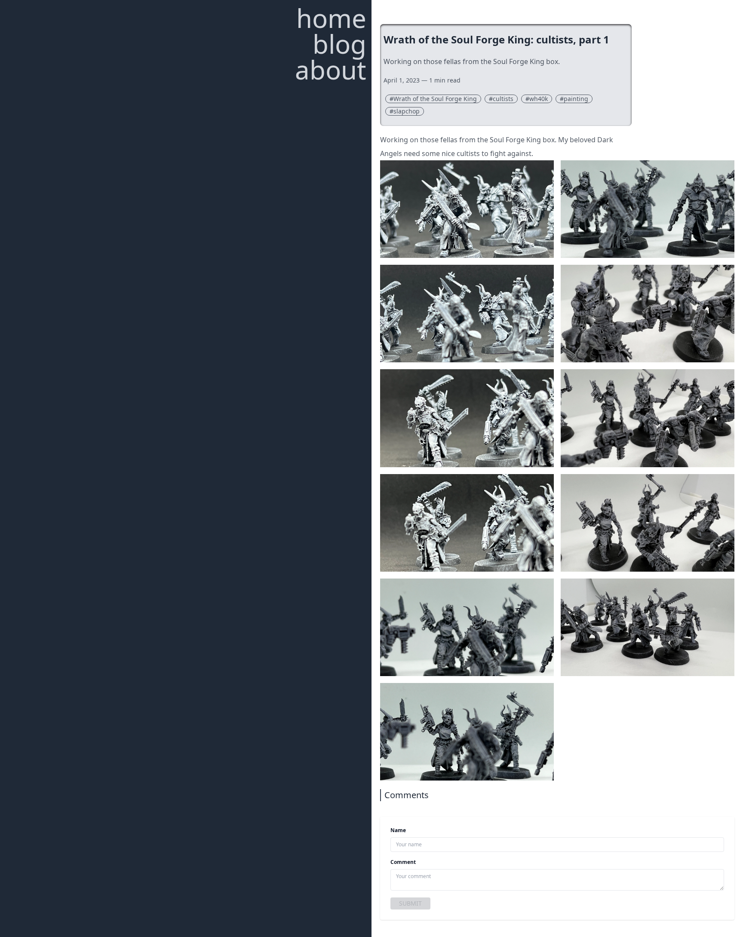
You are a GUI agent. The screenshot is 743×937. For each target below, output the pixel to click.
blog (339, 43)
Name (398, 830)
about (330, 69)
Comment (403, 862)
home (331, 18)
